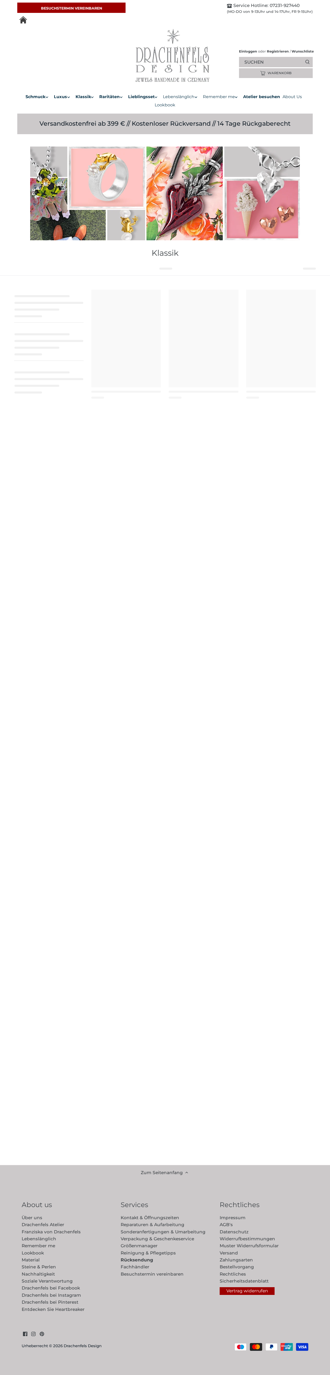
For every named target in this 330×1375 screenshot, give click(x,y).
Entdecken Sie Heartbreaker (53, 1309)
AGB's (226, 1224)
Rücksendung (137, 1259)
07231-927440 (284, 5)
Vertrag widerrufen (247, 1290)
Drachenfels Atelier (43, 1224)
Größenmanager (139, 1245)
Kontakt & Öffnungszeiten (150, 1217)
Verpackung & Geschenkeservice (157, 1238)
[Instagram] (33, 1334)
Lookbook (33, 1253)
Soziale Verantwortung (47, 1281)
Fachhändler (135, 1266)
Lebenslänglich (39, 1238)
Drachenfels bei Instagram (51, 1295)
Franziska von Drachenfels (51, 1231)
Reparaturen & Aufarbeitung (152, 1224)
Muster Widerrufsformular (249, 1245)
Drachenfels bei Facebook (51, 1288)
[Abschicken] (307, 62)
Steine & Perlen (39, 1266)
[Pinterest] (42, 1334)
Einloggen (248, 51)
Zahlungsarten (236, 1259)
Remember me (38, 1245)
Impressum (232, 1217)
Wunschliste (302, 51)
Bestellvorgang (237, 1266)
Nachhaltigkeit (38, 1274)
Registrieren (278, 51)
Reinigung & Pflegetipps (148, 1253)
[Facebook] (25, 1334)
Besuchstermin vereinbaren (71, 8)
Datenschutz (234, 1231)
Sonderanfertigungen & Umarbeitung (163, 1231)
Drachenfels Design (83, 1345)
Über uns (32, 1217)
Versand (229, 1253)
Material (31, 1259)
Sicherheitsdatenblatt (244, 1281)
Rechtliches (233, 1274)
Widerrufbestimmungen (247, 1238)
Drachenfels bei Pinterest (50, 1302)
